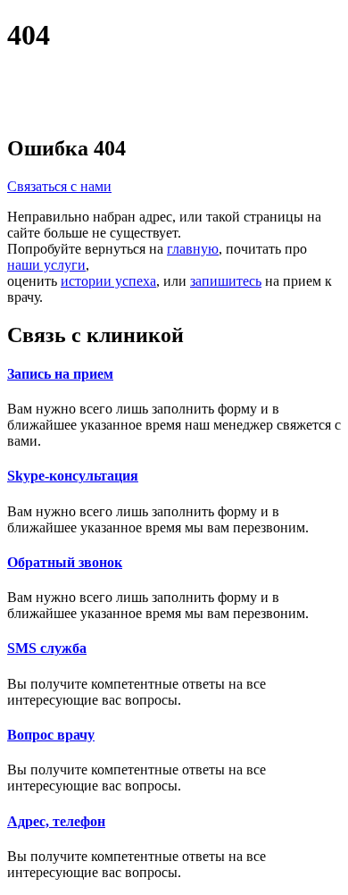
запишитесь (225, 281)
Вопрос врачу (51, 734)
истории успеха (108, 281)
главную (193, 248)
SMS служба (47, 648)
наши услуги (46, 264)
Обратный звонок (64, 562)
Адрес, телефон (56, 821)
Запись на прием (60, 373)
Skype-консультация (72, 475)
